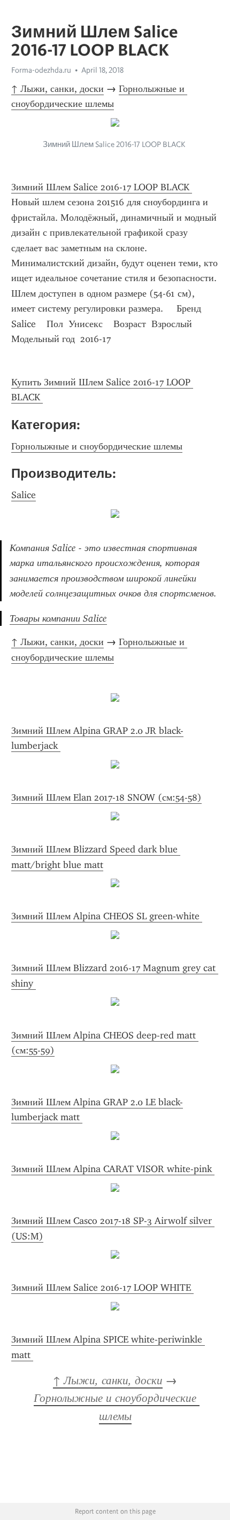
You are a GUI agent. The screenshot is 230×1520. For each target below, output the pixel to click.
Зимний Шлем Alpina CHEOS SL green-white (106, 916)
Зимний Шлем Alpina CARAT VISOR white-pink (112, 1169)
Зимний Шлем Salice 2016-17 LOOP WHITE (102, 1287)
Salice (23, 495)
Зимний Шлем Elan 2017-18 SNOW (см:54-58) (106, 797)
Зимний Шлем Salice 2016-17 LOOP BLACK (101, 187)
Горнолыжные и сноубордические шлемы (96, 446)
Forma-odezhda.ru (41, 70)
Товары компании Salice (58, 618)
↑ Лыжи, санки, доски (57, 89)
